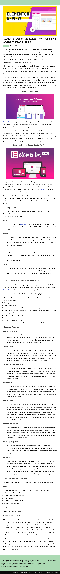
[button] (57, 2)
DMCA (56, 572)
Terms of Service (50, 572)
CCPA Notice (15, 572)
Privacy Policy (41, 572)
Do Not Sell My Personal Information (28, 572)
